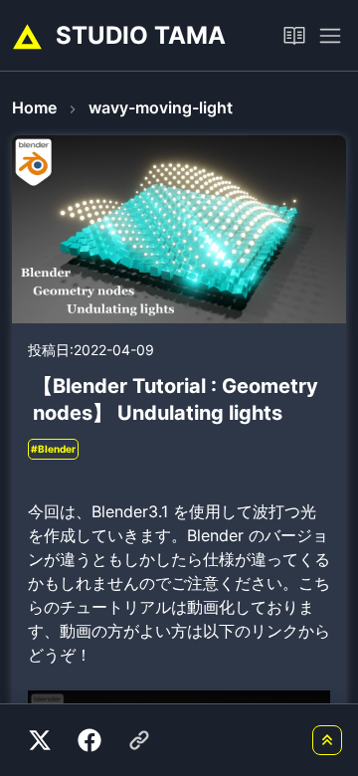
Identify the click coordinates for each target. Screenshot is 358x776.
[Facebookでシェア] (89, 740)
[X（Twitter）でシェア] (40, 740)
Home (34, 107)
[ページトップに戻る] (327, 740)
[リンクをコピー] (139, 740)
